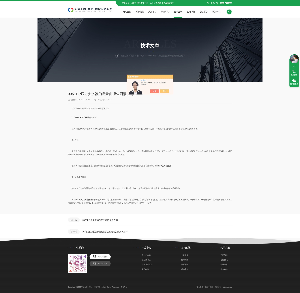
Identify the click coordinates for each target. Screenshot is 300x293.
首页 (132, 56)
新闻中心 (165, 12)
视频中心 (191, 12)
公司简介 (224, 255)
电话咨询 (294, 75)
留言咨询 (224, 269)
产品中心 (152, 12)
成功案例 (184, 269)
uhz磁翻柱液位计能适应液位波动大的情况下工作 (105, 232)
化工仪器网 (209, 287)
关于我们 (139, 12)
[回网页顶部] (294, 66)
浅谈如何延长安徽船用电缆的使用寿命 (100, 220)
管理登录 (218, 287)
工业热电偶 (146, 255)
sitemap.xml (227, 287)
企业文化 (224, 260)
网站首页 (127, 12)
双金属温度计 (147, 265)
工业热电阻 (146, 260)
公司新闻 (184, 255)
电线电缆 (145, 269)
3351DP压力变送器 (83, 117)
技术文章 (178, 12)
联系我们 (216, 12)
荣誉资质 (224, 265)
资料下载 (184, 265)
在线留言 (203, 12)
